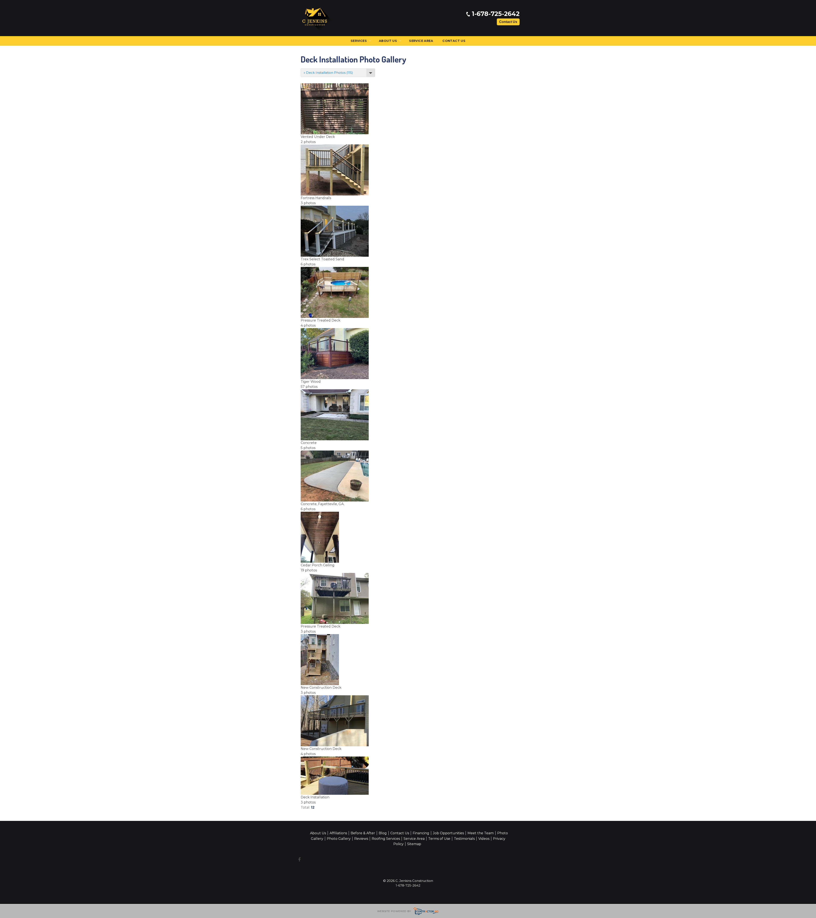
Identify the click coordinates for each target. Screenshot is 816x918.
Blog (383, 833)
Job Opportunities (448, 833)
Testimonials (464, 839)
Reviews (361, 839)
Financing (421, 833)
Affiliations (338, 833)
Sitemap (414, 844)
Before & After (363, 833)
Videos (483, 839)
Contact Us (508, 22)
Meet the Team (481, 833)
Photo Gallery (339, 839)
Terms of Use (439, 839)
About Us (388, 41)
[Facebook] (299, 859)
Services (359, 41)
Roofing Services (386, 839)
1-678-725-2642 (495, 14)
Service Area (421, 41)
